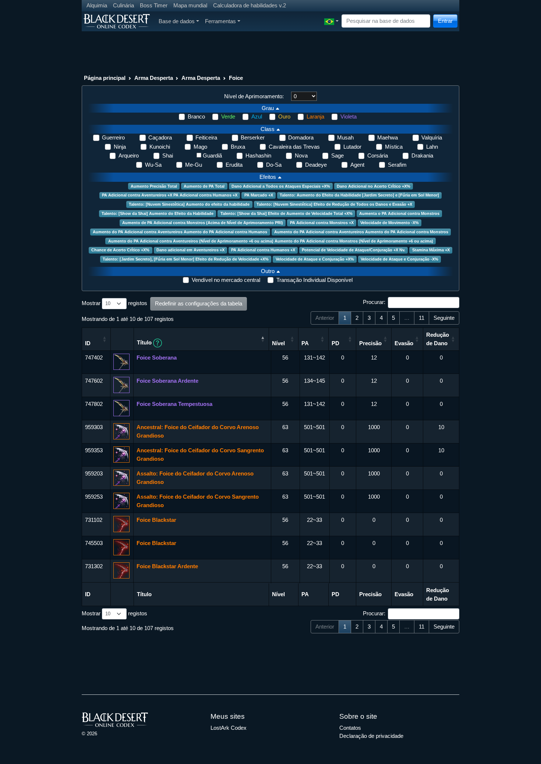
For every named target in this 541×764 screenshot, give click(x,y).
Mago (200, 147)
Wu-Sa (153, 165)
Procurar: (374, 302)
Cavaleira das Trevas (294, 147)
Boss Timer (153, 5)
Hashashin (258, 155)
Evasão (404, 343)
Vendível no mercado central (226, 280)
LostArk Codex (229, 728)
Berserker (253, 137)
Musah (345, 137)
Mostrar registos (114, 303)
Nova (301, 155)
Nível (278, 343)
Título (145, 342)
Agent (357, 165)
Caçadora (160, 137)
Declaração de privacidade (371, 736)
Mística (394, 147)
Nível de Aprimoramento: (254, 96)
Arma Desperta (153, 78)
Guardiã (212, 155)
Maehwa (387, 137)
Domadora (301, 137)
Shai (167, 155)
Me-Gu (193, 165)
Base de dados (177, 21)
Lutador (352, 147)
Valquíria (431, 137)
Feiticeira (206, 137)
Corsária (377, 155)
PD (335, 343)
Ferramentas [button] (220, 21)
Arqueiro (129, 155)
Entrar (445, 21)
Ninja (120, 147)
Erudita (234, 165)
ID (88, 343)
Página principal (104, 78)
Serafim (397, 165)
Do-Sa (274, 165)
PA (305, 343)
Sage (337, 155)
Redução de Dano (437, 339)
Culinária (123, 5)
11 (421, 318)
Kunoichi (159, 147)
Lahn (432, 147)
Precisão (370, 343)
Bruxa (238, 147)
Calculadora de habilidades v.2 (249, 5)
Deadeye (316, 165)
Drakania (422, 155)
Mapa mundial (190, 5)
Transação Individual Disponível (314, 280)
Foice (236, 78)
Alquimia (96, 5)
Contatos (350, 728)
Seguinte (444, 318)
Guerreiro (113, 137)
